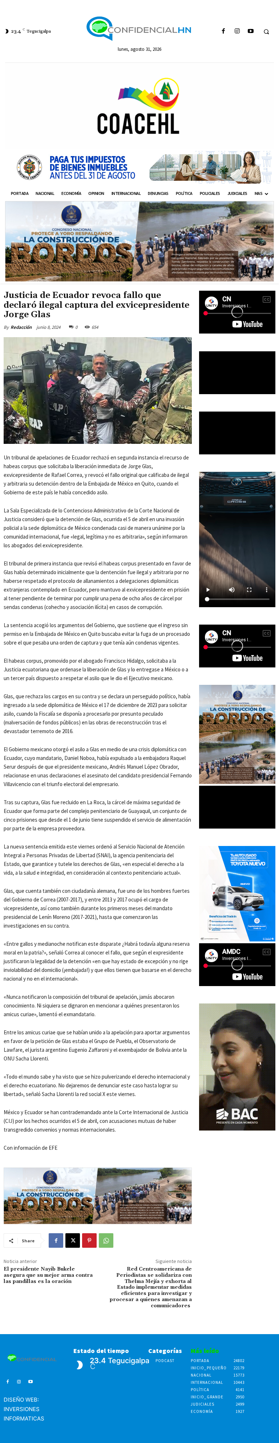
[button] (266, 32)
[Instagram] (237, 31)
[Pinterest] (89, 1240)
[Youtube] (250, 31)
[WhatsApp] (106, 1240)
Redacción (21, 327)
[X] (72, 1240)
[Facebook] (224, 31)
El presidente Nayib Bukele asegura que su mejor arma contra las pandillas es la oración (48, 1275)
